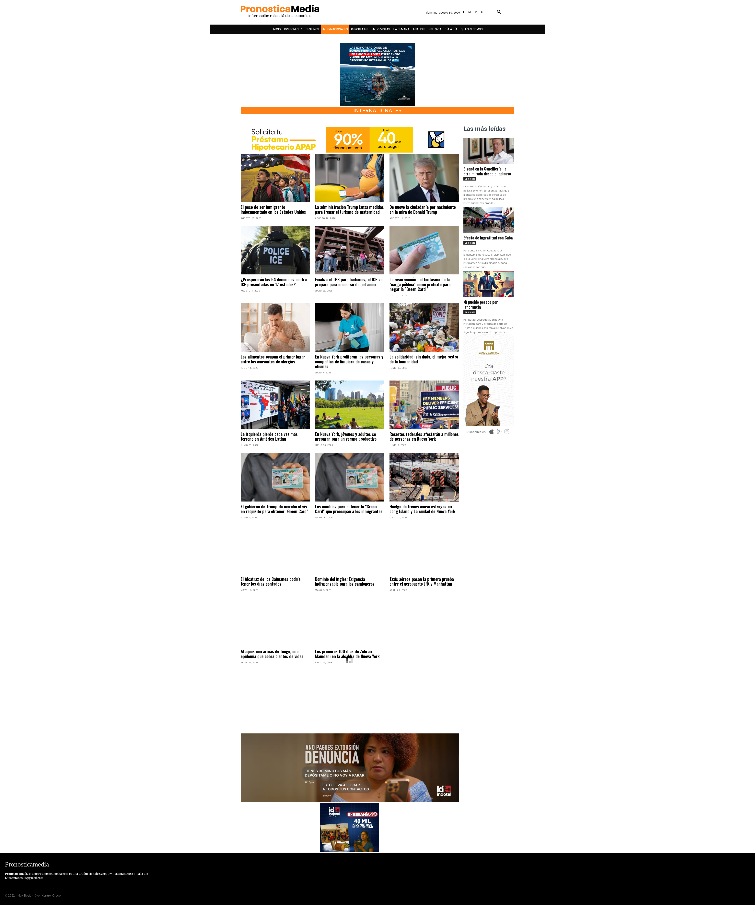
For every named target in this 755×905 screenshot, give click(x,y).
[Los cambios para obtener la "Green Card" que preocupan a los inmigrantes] (349, 477)
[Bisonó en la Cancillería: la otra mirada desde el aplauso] (488, 151)
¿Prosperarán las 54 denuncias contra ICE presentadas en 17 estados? (274, 281)
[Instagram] (470, 12)
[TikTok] (476, 12)
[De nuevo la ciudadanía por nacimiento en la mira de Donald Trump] (424, 178)
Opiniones (470, 178)
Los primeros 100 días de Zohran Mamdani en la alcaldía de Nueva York (347, 653)
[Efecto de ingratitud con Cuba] (488, 220)
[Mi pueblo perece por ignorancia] (488, 284)
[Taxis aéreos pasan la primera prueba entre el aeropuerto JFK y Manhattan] (424, 549)
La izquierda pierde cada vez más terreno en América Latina (269, 436)
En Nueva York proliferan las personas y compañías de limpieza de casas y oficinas (349, 361)
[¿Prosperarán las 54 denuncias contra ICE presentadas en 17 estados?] (275, 250)
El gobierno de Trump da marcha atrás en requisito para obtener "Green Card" (274, 508)
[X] (482, 12)
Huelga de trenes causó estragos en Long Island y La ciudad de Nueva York (422, 508)
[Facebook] (463, 12)
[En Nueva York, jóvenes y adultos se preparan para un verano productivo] (349, 405)
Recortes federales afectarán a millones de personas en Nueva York (424, 436)
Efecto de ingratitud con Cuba (488, 238)
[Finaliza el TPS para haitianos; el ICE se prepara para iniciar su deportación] (349, 250)
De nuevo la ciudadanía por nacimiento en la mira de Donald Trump (422, 209)
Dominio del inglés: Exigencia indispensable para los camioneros (345, 581)
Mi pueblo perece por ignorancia (480, 304)
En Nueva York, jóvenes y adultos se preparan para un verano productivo (346, 436)
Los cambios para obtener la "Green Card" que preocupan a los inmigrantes (348, 508)
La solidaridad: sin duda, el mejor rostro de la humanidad (423, 358)
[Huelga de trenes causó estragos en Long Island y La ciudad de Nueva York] (424, 477)
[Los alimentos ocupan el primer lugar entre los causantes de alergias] (275, 327)
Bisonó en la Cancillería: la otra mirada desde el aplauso (487, 171)
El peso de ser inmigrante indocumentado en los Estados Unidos (273, 209)
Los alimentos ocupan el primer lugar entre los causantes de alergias (273, 358)
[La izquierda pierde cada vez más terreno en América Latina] (275, 405)
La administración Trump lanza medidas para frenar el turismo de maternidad (349, 209)
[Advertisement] (350, 696)
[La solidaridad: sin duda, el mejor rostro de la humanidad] (424, 327)
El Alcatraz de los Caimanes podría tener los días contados (270, 581)
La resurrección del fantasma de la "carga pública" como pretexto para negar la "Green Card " (419, 284)
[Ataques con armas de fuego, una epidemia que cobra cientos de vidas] (275, 622)
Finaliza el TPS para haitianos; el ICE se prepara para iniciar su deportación (348, 281)
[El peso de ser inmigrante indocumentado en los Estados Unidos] (275, 178)
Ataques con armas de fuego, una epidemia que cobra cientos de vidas (272, 653)
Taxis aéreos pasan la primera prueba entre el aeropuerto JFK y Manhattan (421, 581)
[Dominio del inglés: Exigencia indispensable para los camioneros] (349, 549)
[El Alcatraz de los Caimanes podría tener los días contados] (275, 549)
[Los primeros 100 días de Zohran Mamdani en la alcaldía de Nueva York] (349, 622)
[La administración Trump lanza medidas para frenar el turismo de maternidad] (349, 178)
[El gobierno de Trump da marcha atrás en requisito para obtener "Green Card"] (275, 477)
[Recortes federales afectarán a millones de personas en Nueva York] (424, 405)
